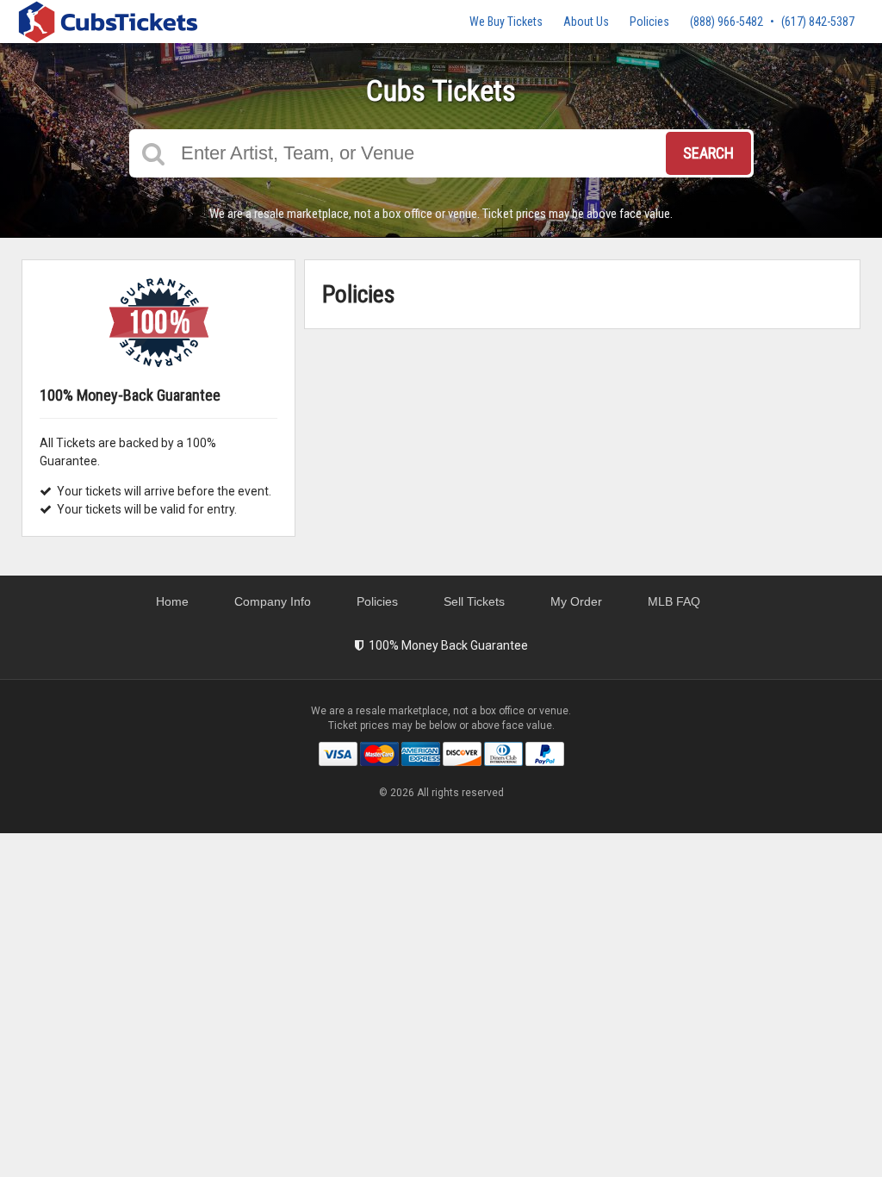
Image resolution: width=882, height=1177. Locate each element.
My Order (576, 601)
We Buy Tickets (506, 21)
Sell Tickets (474, 601)
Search (708, 153)
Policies (649, 21)
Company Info (272, 601)
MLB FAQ (674, 601)
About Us (586, 21)
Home (172, 601)
